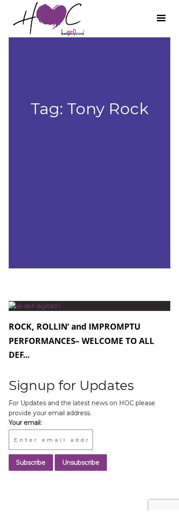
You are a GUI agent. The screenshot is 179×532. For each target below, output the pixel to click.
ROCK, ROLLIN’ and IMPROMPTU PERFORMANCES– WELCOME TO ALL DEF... (81, 334)
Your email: (25, 422)
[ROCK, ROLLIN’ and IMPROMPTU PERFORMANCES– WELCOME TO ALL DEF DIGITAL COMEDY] (34, 306)
